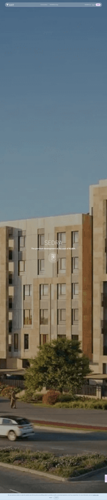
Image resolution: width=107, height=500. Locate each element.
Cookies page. (96, 495)
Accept (56, 497)
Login (98, 4)
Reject (50, 497)
